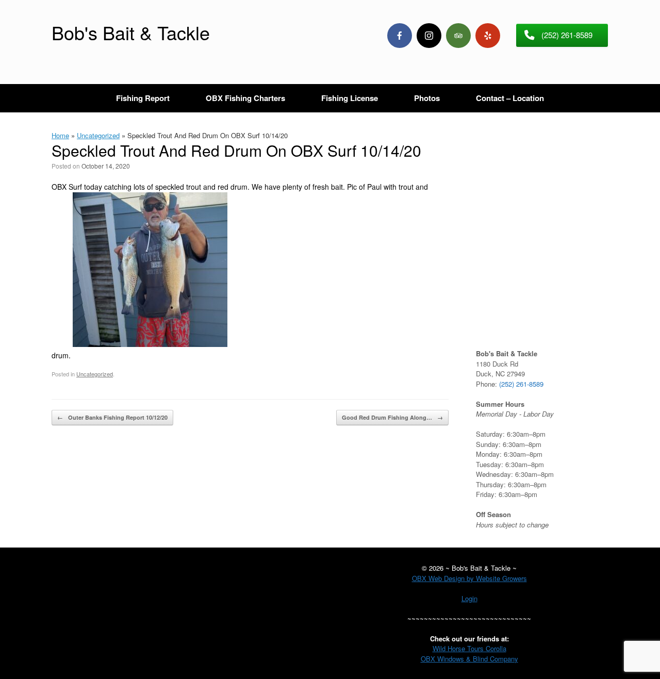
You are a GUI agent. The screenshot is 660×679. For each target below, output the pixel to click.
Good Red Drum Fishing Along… (392, 417)
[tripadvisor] (458, 35)
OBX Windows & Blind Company (469, 659)
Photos (427, 98)
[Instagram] (429, 35)
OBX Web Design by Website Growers (469, 578)
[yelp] (487, 35)
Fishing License (349, 98)
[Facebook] (399, 35)
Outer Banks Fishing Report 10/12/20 (112, 417)
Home (60, 135)
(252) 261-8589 (521, 384)
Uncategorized (98, 135)
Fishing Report (143, 98)
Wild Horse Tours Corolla (469, 648)
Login (469, 598)
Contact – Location (510, 98)
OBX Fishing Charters (245, 98)
